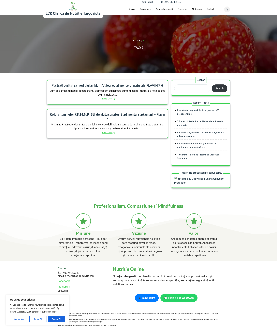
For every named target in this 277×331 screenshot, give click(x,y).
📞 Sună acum (146, 297)
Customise (19, 319)
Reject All (37, 319)
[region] (37, 310)
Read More (107, 98)
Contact (210, 9)
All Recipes (197, 9)
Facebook (64, 281)
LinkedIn (63, 290)
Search (201, 79)
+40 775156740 (70, 272)
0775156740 (147, 2)
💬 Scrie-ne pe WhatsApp (179, 297)
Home (137, 40)
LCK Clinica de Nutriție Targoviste (73, 13)
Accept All (56, 319)
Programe (182, 9)
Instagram (64, 286)
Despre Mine (145, 9)
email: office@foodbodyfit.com (76, 275)
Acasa (132, 9)
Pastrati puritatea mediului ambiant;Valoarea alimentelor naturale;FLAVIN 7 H (107, 85)
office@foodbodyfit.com (171, 2)
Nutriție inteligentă (164, 9)
